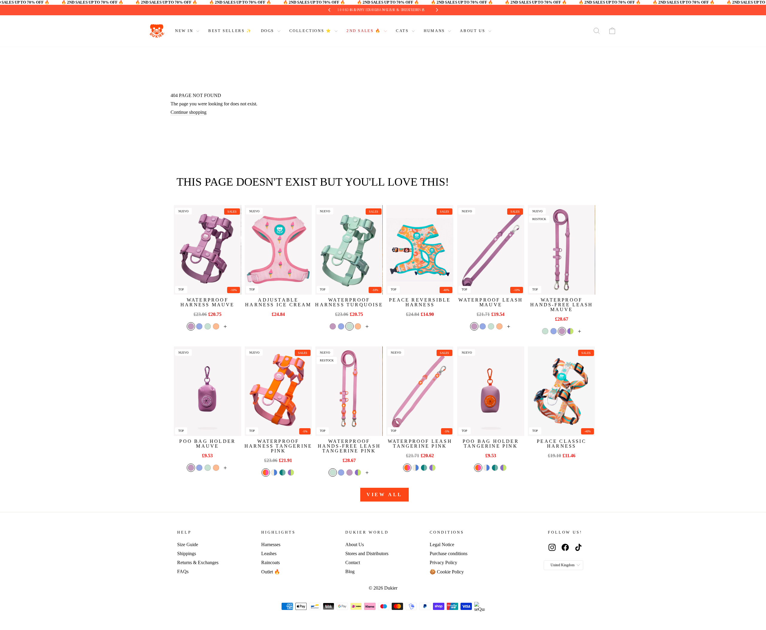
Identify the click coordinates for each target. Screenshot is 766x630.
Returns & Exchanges (197, 562)
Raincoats (270, 562)
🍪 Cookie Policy (447, 571)
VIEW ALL (384, 494)
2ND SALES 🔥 (364, 30)
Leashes (268, 553)
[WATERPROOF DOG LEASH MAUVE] (490, 250)
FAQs (183, 571)
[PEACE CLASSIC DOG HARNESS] (561, 391)
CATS (403, 30)
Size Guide (187, 544)
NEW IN (185, 30)
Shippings (186, 553)
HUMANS (435, 30)
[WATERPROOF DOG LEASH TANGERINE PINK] (419, 391)
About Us (354, 544)
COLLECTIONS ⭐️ (311, 30)
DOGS (268, 30)
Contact (352, 562)
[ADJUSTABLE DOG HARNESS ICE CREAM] (278, 250)
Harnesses (270, 544)
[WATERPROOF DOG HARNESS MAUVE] (207, 250)
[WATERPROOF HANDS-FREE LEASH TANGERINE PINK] (348, 391)
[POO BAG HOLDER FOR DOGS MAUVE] (207, 391)
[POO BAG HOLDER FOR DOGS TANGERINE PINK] (490, 391)
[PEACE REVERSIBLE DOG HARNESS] (419, 250)
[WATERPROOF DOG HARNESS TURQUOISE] (348, 250)
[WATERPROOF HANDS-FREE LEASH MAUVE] (561, 250)
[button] (191, 326)
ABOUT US (473, 30)
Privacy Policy (443, 562)
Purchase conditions (448, 553)
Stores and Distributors (366, 553)
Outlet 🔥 (270, 571)
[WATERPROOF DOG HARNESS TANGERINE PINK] (278, 391)
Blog (350, 571)
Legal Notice (442, 544)
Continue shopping (188, 112)
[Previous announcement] (336, 9)
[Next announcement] (429, 9)
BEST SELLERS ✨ (230, 30)
